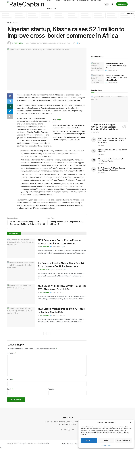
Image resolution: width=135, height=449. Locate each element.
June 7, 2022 (30, 43)
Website (52, 389)
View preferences (123, 440)
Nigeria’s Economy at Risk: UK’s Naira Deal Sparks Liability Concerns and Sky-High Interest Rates (112, 140)
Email (10, 389)
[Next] (48, 333)
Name (10, 380)
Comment (11, 353)
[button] (131, 422)
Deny (106, 440)
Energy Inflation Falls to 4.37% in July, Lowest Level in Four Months (116, 78)
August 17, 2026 (56, 247)
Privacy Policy (106, 445)
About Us (70, 443)
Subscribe (122, 4)
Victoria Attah (45, 269)
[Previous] (45, 333)
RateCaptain (22, 443)
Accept (88, 440)
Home (9, 22)
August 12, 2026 (56, 292)
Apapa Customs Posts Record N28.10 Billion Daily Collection (115, 65)
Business (16, 22)
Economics (48, 43)
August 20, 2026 (111, 70)
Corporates (51, 8)
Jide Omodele (44, 247)
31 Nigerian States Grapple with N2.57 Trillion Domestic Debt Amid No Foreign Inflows (104, 126)
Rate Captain (18, 43)
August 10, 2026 (56, 315)
